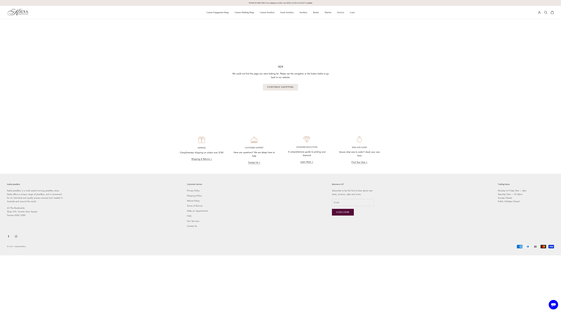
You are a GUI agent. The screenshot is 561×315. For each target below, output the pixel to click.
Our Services (193, 221)
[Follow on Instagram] (16, 236)
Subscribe (343, 212)
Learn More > (306, 161)
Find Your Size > (359, 162)
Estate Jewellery (287, 12)
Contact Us (192, 226)
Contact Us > (254, 162)
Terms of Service (194, 205)
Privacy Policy (193, 190)
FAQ (189, 216)
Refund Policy (193, 200)
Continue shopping (280, 87)
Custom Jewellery (267, 12)
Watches (328, 12)
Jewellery (303, 12)
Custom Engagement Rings (217, 12)
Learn (352, 12)
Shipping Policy (194, 195)
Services (340, 12)
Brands (316, 12)
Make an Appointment (197, 210)
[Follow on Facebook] (8, 236)
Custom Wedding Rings (244, 12)
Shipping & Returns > (201, 159)
